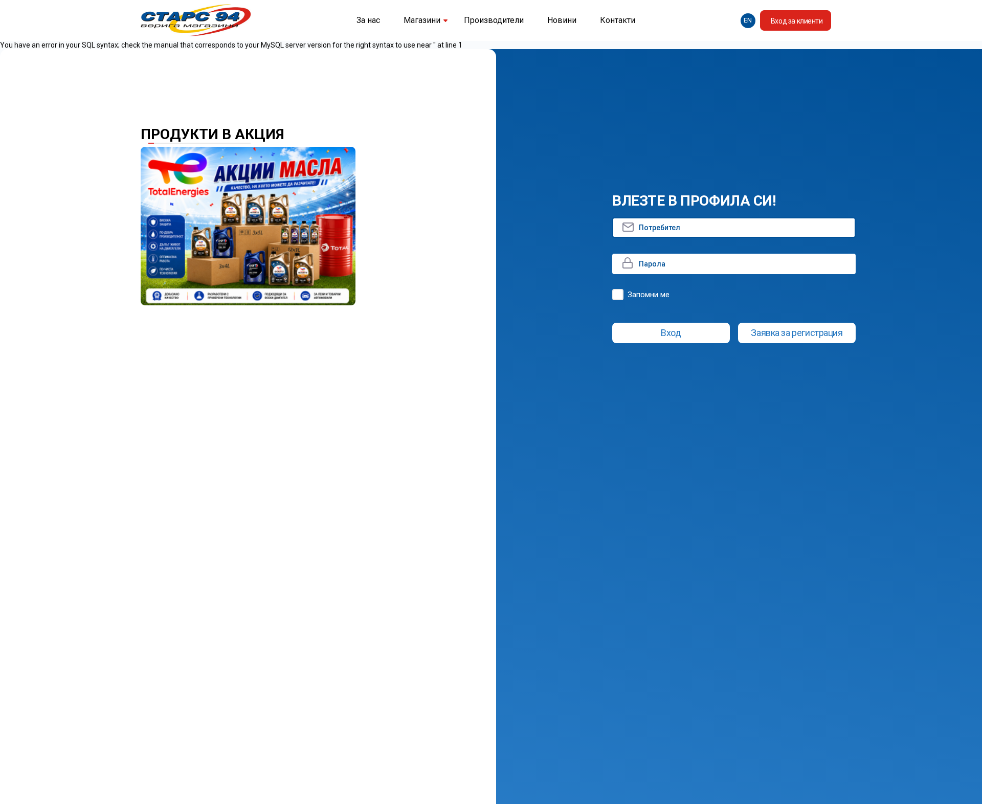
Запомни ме (648, 294)
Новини (561, 20)
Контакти (617, 20)
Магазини (422, 20)
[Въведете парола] (734, 264)
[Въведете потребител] (734, 227)
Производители (494, 20)
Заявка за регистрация (796, 332)
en (748, 20)
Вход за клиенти (797, 21)
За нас (368, 20)
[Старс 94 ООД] (196, 20)
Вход (671, 332)
